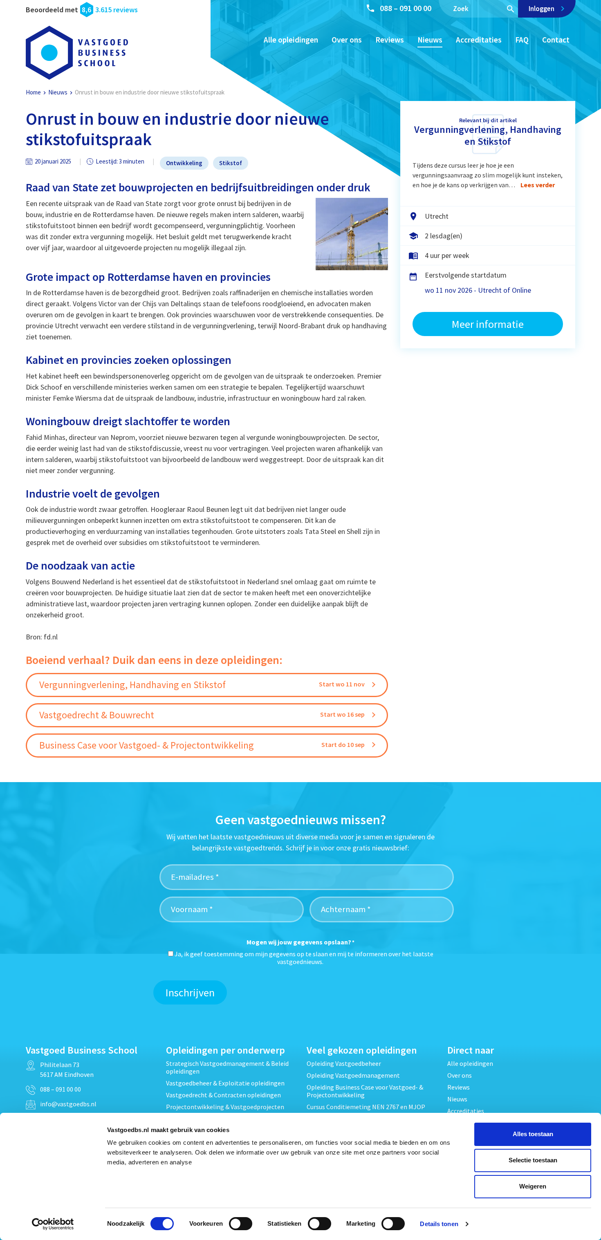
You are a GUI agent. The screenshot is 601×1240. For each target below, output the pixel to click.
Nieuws (429, 40)
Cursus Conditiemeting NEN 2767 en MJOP (366, 1107)
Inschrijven (190, 992)
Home (33, 92)
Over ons (347, 40)
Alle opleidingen (291, 40)
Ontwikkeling (184, 163)
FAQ (522, 40)
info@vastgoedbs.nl (68, 1104)
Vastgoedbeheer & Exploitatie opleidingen (225, 1083)
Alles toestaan (533, 1133)
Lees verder (537, 185)
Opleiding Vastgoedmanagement (353, 1075)
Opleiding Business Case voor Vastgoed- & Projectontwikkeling (365, 1091)
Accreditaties (479, 40)
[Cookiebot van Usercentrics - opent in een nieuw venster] (53, 1224)
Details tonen (439, 1223)
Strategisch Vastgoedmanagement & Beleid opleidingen (227, 1067)
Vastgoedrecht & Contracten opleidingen (223, 1095)
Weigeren (532, 1186)
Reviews (389, 40)
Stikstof (230, 163)
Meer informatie (488, 324)
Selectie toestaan (533, 1160)
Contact (556, 40)
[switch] (240, 1223)
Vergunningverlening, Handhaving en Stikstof (487, 135)
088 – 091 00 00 (405, 8)
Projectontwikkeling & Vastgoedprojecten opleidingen (225, 1111)
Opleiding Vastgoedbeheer (344, 1063)
